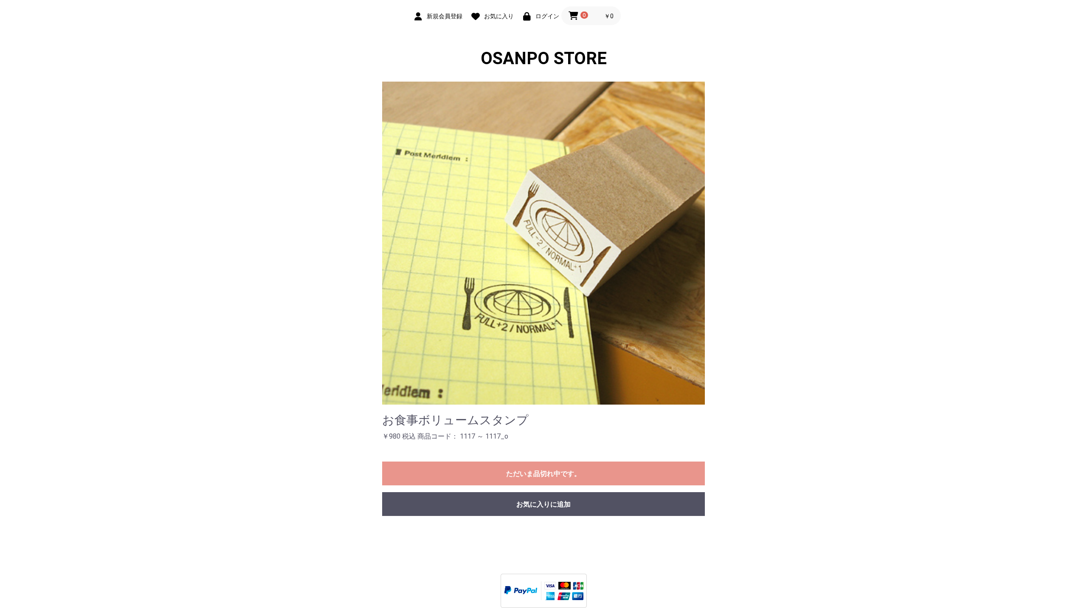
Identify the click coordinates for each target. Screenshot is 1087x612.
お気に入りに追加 (543, 504)
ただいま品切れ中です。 (543, 474)
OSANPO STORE (544, 58)
